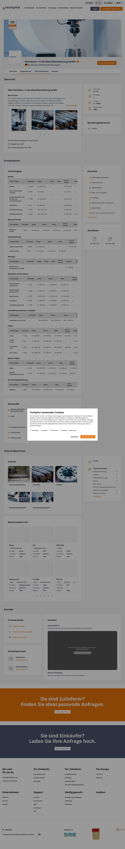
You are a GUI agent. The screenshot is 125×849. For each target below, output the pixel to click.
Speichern (75, 437)
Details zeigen (72, 430)
